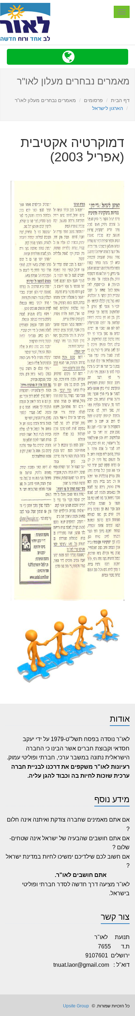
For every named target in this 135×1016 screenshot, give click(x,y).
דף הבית (120, 100)
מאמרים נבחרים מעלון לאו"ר (45, 100)
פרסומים (93, 100)
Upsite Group (75, 1005)
